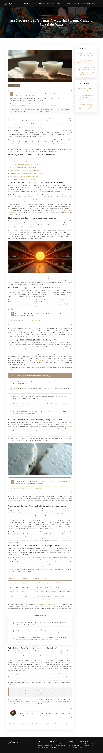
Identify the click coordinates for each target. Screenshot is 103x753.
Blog (98, 3)
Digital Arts (77, 3)
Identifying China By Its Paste (33, 320)
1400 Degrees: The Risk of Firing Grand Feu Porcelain (23, 161)
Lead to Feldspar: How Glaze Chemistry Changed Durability (25, 170)
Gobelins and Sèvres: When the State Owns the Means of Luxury (26, 173)
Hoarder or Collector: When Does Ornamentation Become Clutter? (55, 725)
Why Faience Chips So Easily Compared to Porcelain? (23, 179)
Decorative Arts (67, 3)
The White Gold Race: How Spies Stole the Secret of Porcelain (25, 158)
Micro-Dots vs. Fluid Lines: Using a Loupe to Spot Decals (24, 176)
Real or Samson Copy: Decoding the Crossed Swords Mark (24, 164)
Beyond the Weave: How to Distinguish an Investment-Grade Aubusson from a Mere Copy (86, 106)
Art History (26, 3)
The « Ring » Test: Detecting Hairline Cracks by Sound (23, 167)
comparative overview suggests (46, 604)
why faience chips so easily (34, 693)
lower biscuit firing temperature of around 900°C (48, 360)
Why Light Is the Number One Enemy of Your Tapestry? (23, 723)
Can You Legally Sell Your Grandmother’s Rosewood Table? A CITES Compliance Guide (86, 95)
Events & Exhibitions (89, 3)
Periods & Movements (38, 3)
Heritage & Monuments (53, 3)
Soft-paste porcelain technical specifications (30, 488)
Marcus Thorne (28, 711)
